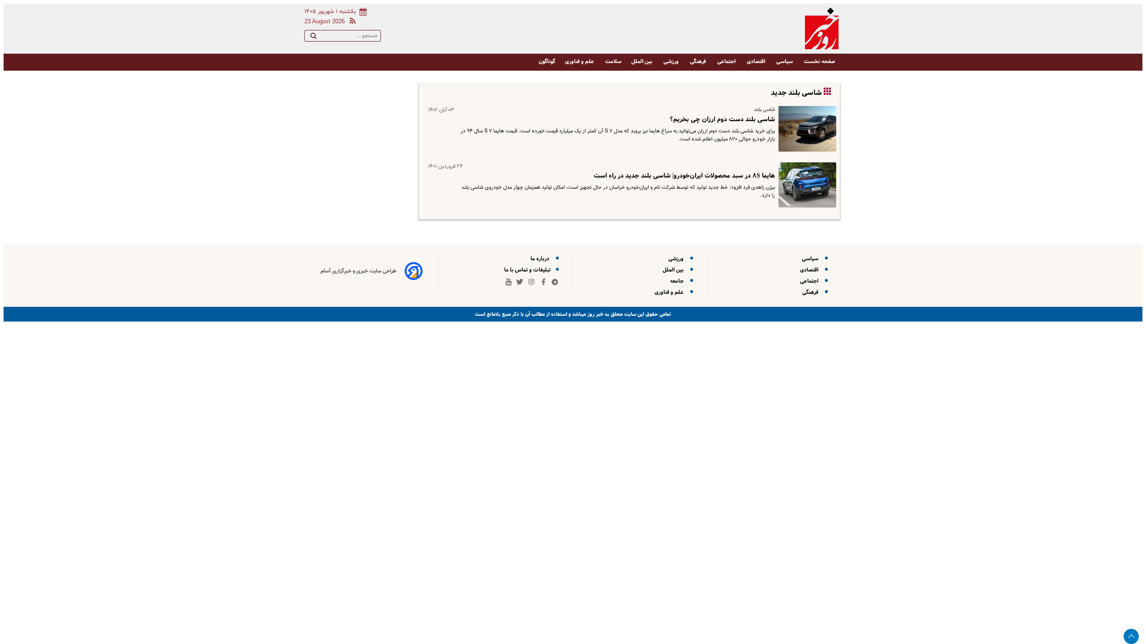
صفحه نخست (819, 61)
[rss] (351, 22)
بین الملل (642, 61)
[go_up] (1131, 636)
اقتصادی (756, 61)
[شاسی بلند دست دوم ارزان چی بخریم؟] (805, 129)
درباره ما (541, 259)
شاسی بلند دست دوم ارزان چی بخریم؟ (722, 119)
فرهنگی (698, 61)
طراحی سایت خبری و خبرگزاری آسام (359, 271)
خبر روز (594, 314)
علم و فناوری (580, 61)
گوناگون (547, 61)
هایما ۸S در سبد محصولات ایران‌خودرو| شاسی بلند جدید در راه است (684, 175)
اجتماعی (727, 61)
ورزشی (671, 61)
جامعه (678, 281)
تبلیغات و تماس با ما (528, 270)
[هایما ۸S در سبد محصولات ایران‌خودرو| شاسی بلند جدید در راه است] (805, 185)
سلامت (613, 61)
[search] (313, 37)
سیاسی (785, 61)
